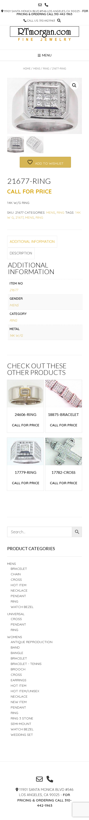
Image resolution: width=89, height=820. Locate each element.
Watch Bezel (22, 607)
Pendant (18, 596)
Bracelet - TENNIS (26, 664)
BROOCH (18, 669)
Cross (16, 579)
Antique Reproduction (31, 642)
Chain (16, 574)
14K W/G (16, 335)
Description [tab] (21, 253)
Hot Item (18, 585)
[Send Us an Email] (40, 5)
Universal (15, 614)
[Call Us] (46, 5)
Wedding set (22, 734)
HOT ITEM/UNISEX (25, 691)
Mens (36, 68)
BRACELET (19, 569)
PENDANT (18, 624)
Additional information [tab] (32, 241)
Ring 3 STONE (22, 718)
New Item (19, 702)
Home (26, 68)
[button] (74, 85)
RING (46, 68)
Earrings (18, 680)
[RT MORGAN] (44, 37)
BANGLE (17, 653)
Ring (39, 217)
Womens (14, 637)
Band (15, 647)
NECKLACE (19, 696)
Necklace (19, 590)
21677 (19, 217)
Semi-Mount (21, 724)
